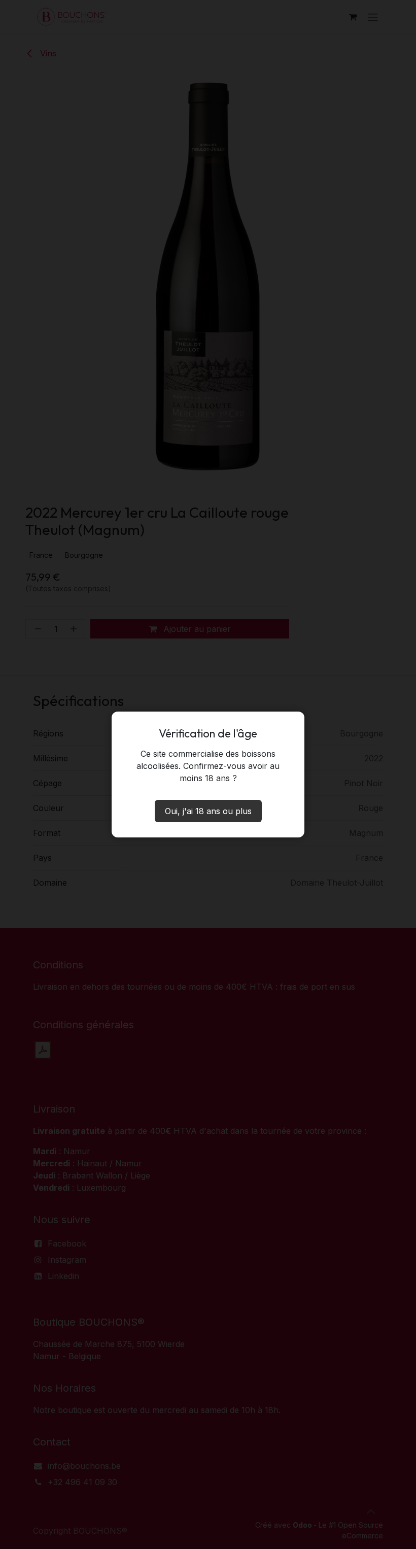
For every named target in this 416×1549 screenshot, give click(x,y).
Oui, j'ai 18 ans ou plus (208, 811)
